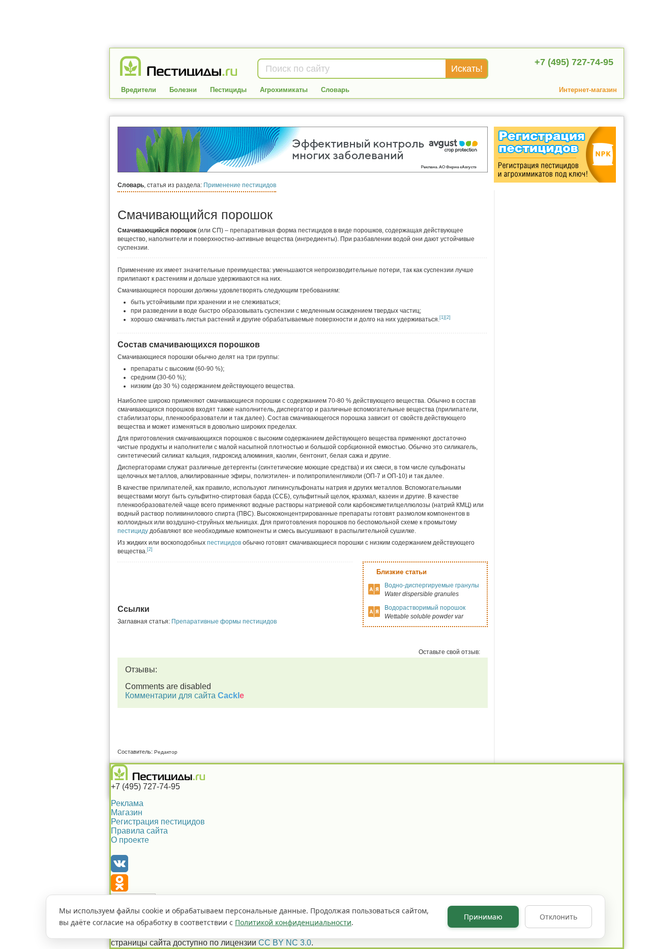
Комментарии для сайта (184, 695)
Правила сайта (139, 830)
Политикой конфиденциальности (293, 922)
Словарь (335, 90)
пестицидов (224, 542)
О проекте (130, 840)
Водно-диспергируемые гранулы (431, 585)
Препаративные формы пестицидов (224, 621)
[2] (448, 317)
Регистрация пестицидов (158, 821)
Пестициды (228, 90)
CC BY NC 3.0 (284, 942)
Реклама (127, 803)
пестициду (132, 531)
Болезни (183, 90)
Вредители (138, 90)
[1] (442, 317)
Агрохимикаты (284, 90)
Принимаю (483, 917)
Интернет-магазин (588, 90)
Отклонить (558, 917)
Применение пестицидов (239, 185)
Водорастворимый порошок (424, 607)
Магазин (126, 812)
